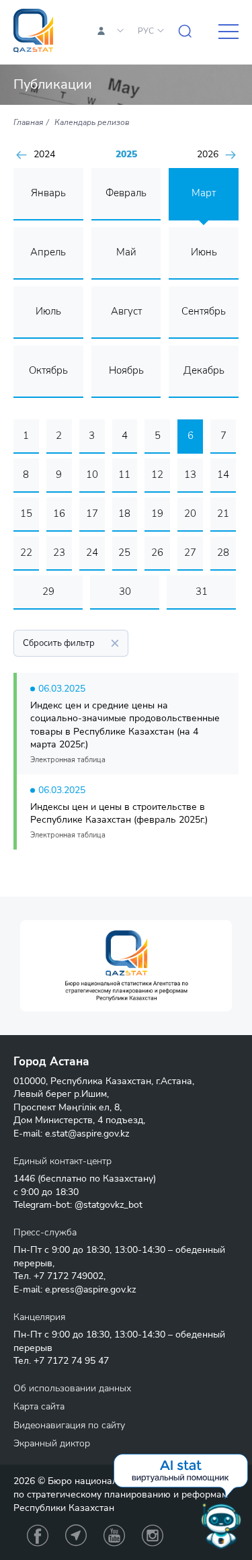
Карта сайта (39, 1406)
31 (202, 591)
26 (157, 552)
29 (48, 591)
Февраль (126, 193)
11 (124, 474)
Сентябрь (203, 311)
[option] (126, 966)
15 (26, 513)
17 (92, 513)
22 (26, 552)
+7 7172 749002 (68, 1276)
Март (204, 193)
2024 (44, 155)
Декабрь (203, 370)
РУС (146, 31)
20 (190, 513)
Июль (48, 311)
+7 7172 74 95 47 (71, 1360)
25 (124, 552)
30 (125, 591)
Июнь (204, 252)
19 (157, 513)
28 (223, 552)
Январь (48, 193)
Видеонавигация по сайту (69, 1425)
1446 (24, 1178)
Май (126, 252)
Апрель (48, 252)
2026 (207, 155)
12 (157, 474)
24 (92, 552)
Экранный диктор (51, 1443)
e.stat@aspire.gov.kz (87, 1133)
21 (223, 513)
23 (59, 552)
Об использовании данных (72, 1388)
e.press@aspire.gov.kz (90, 1289)
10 (92, 474)
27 (190, 552)
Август (126, 311)
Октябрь (48, 370)
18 (124, 513)
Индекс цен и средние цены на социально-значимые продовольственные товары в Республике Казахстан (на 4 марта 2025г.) (125, 725)
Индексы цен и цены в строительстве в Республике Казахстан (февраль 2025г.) (119, 813)
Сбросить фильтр (59, 643)
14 (223, 474)
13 (190, 474)
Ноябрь (126, 370)
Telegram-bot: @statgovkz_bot (77, 1204)
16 (59, 513)
